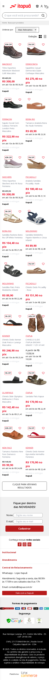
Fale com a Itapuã (24, 593)
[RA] (39, 620)
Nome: (9, 515)
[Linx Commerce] (29, 674)
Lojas (37, 6)
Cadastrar (24, 528)
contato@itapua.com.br (20, 587)
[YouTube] (29, 544)
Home (4, 23)
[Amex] (41, 608)
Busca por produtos (16, 23)
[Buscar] (43, 15)
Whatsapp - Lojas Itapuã (14, 573)
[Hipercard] (29, 608)
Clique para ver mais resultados (25, 486)
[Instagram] (24, 544)
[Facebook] (20, 544)
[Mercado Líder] (29, 620)
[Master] (23, 608)
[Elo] (35, 608)
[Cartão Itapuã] (7, 608)
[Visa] (17, 608)
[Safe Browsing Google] (14, 620)
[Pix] (46, 608)
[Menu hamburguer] (3, 6)
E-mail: (9, 521)
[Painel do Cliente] (41, 6)
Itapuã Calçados (20, 6)
